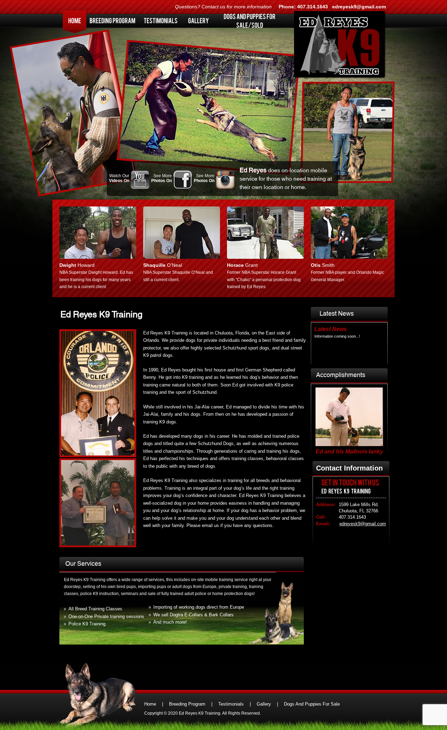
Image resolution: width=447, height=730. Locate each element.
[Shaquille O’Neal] (181, 257)
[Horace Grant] (265, 257)
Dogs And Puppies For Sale (312, 704)
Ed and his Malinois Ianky (349, 450)
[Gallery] (198, 21)
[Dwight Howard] (97, 257)
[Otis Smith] (349, 257)
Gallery (264, 704)
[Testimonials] (161, 21)
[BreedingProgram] (112, 21)
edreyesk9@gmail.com (359, 6)
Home (150, 704)
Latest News (330, 329)
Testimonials (231, 704)
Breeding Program (187, 704)
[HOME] (74, 21)
